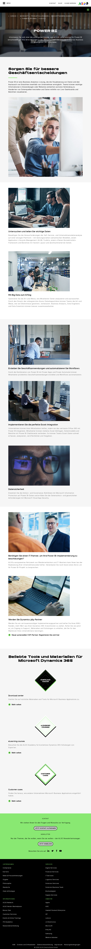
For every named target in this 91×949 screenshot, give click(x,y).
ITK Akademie (8, 922)
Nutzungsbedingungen (72, 944)
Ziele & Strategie (9, 891)
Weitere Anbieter (52, 937)
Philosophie (7, 883)
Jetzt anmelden (45, 844)
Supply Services (51, 895)
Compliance (7, 868)
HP (46, 914)
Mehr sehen (16, 704)
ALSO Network (8, 902)
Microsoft (49, 926)
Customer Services (10, 914)
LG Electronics (51, 922)
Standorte (6, 887)
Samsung (49, 933)
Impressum (58, 944)
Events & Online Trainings (12, 918)
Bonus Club (7, 910)
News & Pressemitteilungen (13, 875)
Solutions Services (52, 883)
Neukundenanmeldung (11, 926)
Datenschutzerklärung (45, 944)
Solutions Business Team (54, 887)
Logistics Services (52, 879)
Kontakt (52, 3)
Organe (5, 879)
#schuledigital (51, 891)
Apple (48, 902)
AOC (47, 906)
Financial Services (52, 872)
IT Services (50, 875)
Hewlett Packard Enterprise (55, 910)
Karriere (6, 872)
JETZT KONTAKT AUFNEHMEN (45, 828)
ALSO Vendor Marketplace (12, 906)
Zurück (13, 16)
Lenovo (48, 918)
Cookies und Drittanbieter (26, 944)
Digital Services (51, 868)
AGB (13, 944)
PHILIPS (48, 930)
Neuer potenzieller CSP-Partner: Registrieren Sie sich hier (35, 635)
